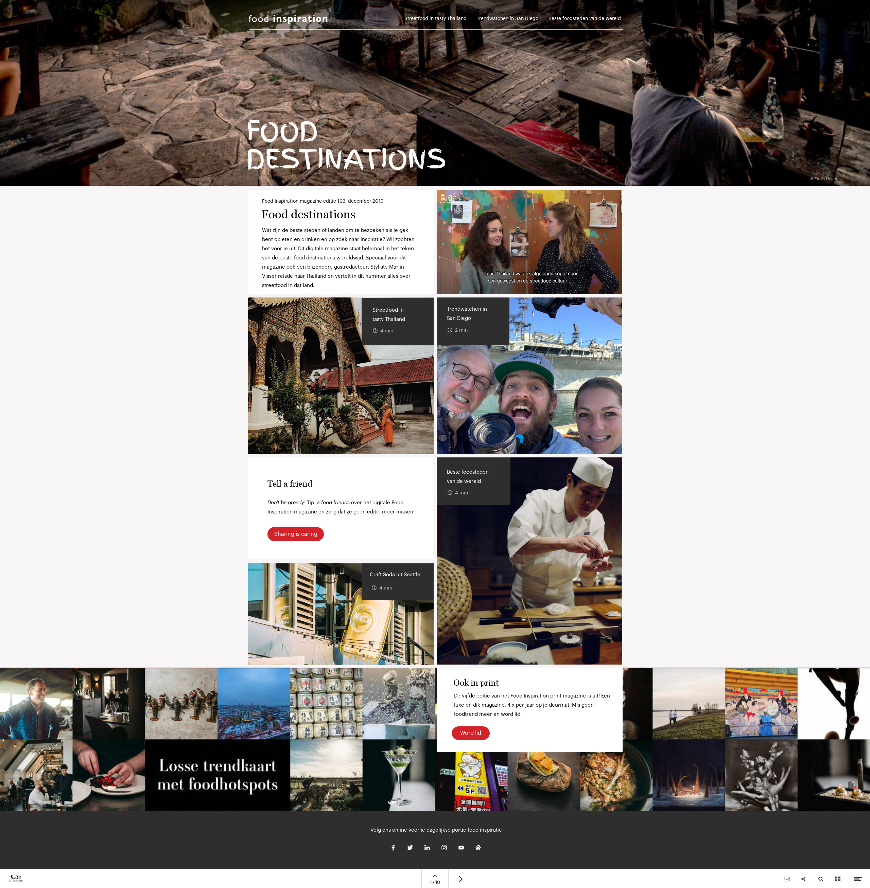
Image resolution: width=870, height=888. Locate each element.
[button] (529, 242)
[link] (584, 20)
